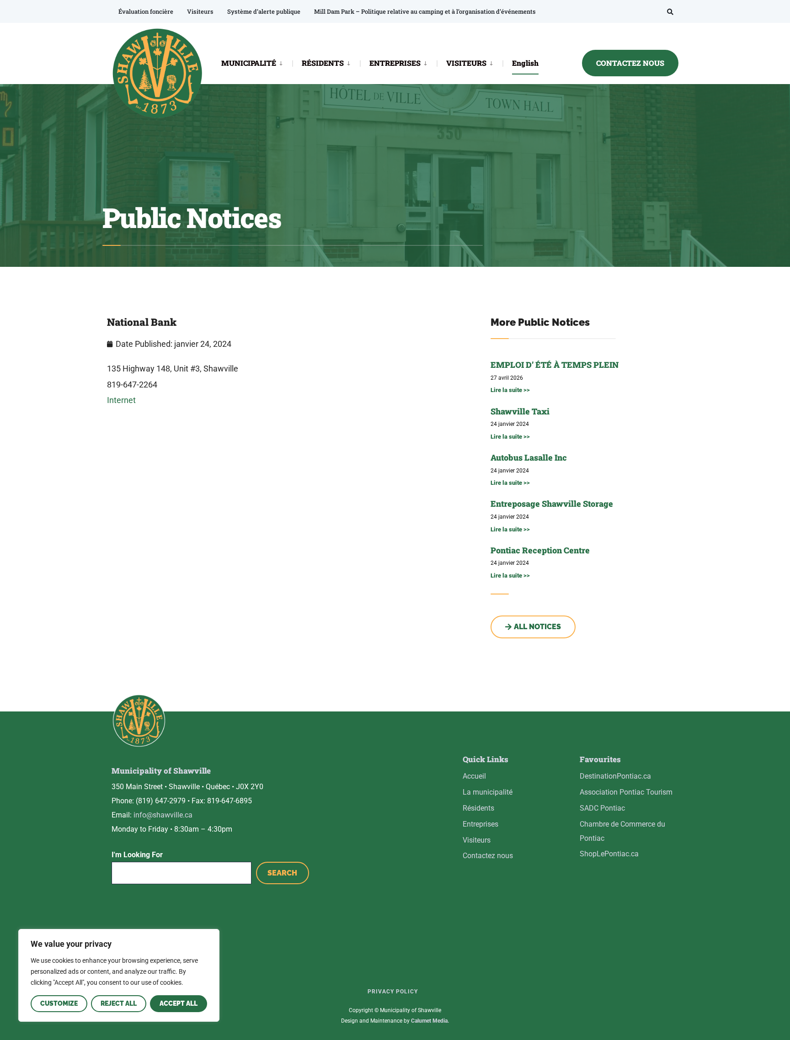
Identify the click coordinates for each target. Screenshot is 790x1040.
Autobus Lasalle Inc (529, 457)
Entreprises (480, 824)
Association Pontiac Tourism (626, 792)
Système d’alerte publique (263, 11)
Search (282, 873)
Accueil (474, 776)
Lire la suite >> (510, 390)
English (525, 63)
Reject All (119, 1003)
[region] (118, 975)
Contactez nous (488, 855)
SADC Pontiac (602, 808)
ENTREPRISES (395, 63)
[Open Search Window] (670, 12)
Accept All (179, 1003)
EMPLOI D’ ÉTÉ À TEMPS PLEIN (555, 364)
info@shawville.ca (162, 815)
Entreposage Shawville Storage (552, 503)
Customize (59, 1003)
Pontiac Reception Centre (540, 550)
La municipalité (487, 792)
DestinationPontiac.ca (615, 776)
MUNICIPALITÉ (248, 63)
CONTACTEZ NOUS (630, 63)
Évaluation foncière (145, 11)
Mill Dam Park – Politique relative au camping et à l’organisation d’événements (425, 11)
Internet (121, 400)
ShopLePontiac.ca (609, 853)
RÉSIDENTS (323, 63)
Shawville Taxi (520, 411)
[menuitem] (256, 62)
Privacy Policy (393, 991)
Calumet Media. (430, 1021)
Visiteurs (200, 11)
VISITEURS (466, 63)
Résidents (478, 808)
